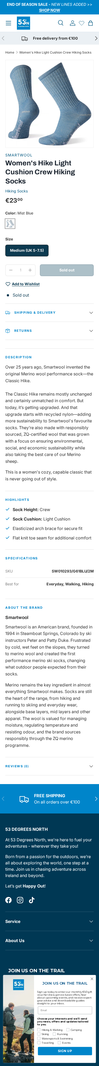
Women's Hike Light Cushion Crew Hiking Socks (55, 52)
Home (9, 52)
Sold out (66, 270)
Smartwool (18, 155)
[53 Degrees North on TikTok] (31, 900)
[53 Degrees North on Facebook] (8, 900)
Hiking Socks (16, 191)
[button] (90, 23)
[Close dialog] (92, 979)
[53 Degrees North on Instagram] (20, 900)
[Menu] (8, 23)
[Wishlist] (81, 23)
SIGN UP (65, 1051)
